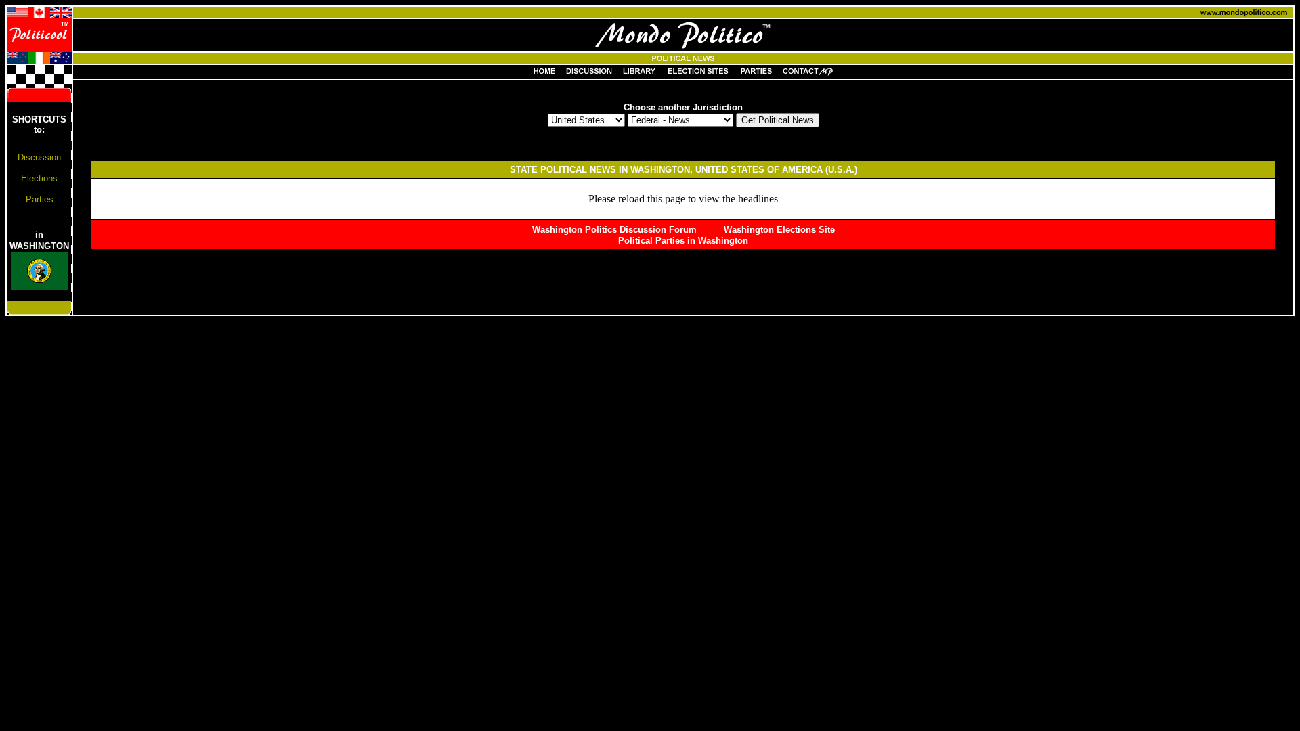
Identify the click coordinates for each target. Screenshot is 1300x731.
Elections (39, 178)
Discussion (39, 157)
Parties (39, 199)
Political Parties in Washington (683, 241)
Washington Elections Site (779, 230)
